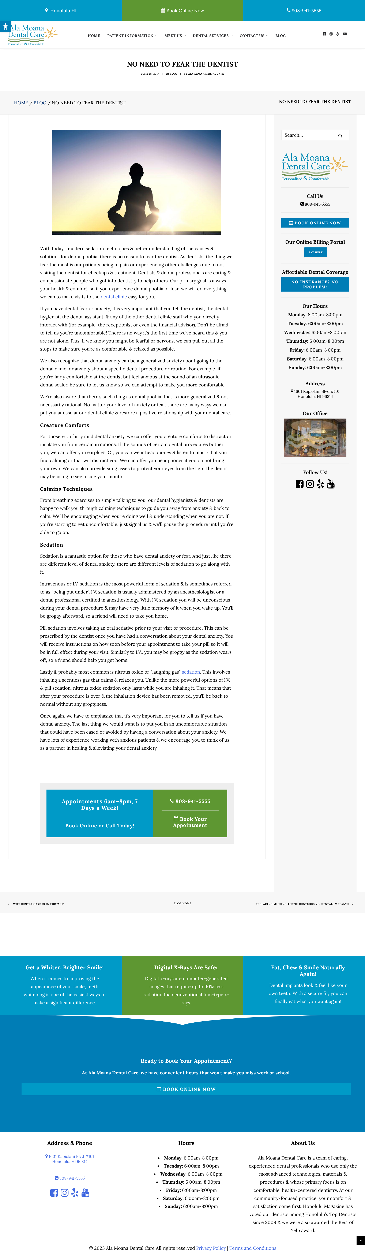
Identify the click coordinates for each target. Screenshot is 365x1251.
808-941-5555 (305, 11)
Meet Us (173, 35)
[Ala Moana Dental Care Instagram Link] (310, 486)
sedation (191, 672)
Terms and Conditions (252, 1248)
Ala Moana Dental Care (206, 73)
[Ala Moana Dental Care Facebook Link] (300, 486)
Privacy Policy (211, 1248)
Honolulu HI (62, 11)
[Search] (315, 135)
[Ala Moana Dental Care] (33, 34)
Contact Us (252, 35)
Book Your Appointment (190, 822)
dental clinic (114, 297)
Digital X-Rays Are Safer (186, 967)
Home (94, 35)
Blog (280, 35)
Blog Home (183, 903)
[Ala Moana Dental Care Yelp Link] (320, 486)
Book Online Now (184, 11)
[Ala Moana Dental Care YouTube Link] (331, 486)
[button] (325, 33)
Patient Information (130, 35)
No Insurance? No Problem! (315, 284)
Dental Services (211, 35)
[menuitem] (94, 36)
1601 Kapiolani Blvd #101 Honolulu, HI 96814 (316, 394)
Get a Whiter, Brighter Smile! (65, 967)
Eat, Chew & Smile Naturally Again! (308, 970)
